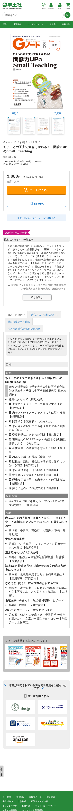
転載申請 (26, 806)
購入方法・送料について (44, 314)
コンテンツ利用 (10, 806)
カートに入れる (40, 190)
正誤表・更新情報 (39, 801)
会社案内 (7, 797)
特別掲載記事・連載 (19, 321)
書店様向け (8, 801)
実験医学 (17, 24)
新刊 (5, 24)
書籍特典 (66, 24)
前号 (16, 113)
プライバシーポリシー (45, 806)
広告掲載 (22, 801)
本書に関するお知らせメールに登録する (36, 218)
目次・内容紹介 (16, 314)
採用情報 (20, 797)
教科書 (53, 24)
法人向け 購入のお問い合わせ (24, 328)
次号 (56, 113)
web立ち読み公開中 (16, 232)
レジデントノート (35, 24)
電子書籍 (51, 797)
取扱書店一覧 (35, 797)
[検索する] (67, 15)
